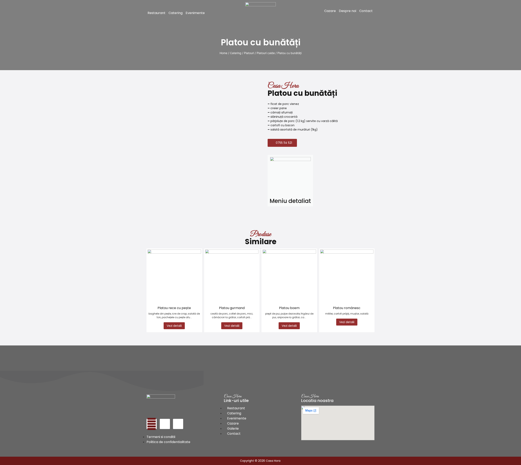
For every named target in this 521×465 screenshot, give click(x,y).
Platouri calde (266, 53)
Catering (176, 13)
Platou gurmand (232, 308)
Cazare (330, 11)
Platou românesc (346, 308)
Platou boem (289, 308)
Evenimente (195, 13)
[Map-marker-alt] (178, 424)
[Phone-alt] (165, 424)
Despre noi (347, 11)
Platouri (249, 53)
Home (223, 53)
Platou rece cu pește (174, 308)
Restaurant (156, 13)
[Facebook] (152, 424)
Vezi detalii (174, 326)
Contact (366, 11)
